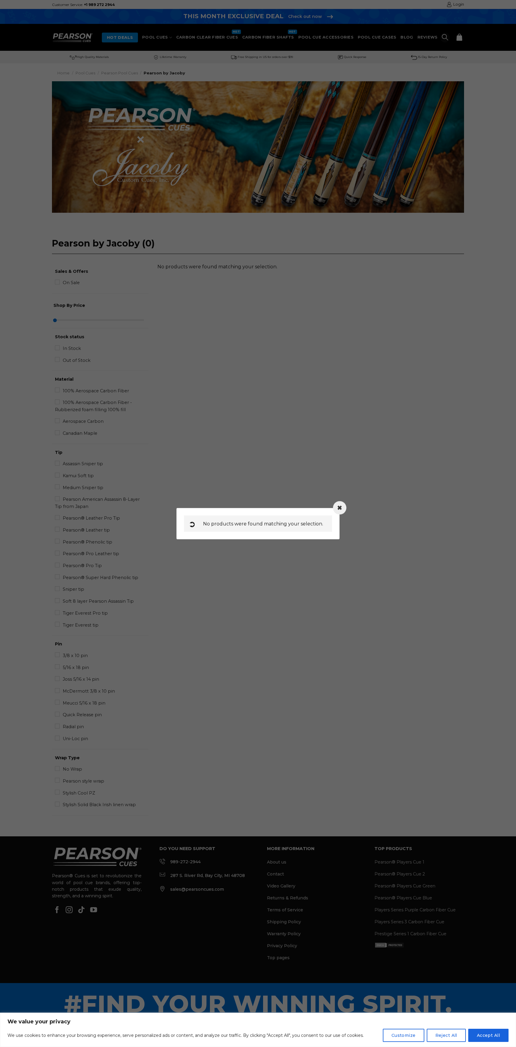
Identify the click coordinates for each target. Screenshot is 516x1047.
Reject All (446, 1035)
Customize (403, 1035)
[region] (258, 1030)
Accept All (488, 1035)
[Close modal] (339, 508)
